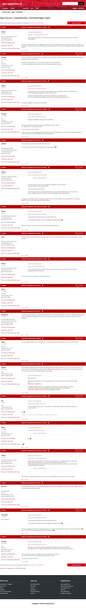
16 (42, 23)
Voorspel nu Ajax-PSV (7, 45)
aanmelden (81, 8)
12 (36, 23)
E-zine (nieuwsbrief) (5, 591)
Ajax (5, 59)
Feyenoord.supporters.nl (67, 586)
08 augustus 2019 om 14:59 (41, 458)
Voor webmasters (35, 584)
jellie (2, 237)
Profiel (37, 8)
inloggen (74, 8)
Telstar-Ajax (16, 48)
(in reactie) (44, 27)
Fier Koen (3, 57)
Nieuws (13, 8)
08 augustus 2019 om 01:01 (41, 214)
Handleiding (19, 12)
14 (39, 23)
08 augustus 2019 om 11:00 (41, 544)
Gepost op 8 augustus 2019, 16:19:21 (31, 422)
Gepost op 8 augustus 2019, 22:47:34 (31, 510)
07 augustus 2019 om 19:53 (42, 34)
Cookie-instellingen (66, 593)
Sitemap (63, 589)
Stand (1, 588)
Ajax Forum (6, 18)
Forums (19, 8)
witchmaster (4, 315)
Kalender (2, 589)
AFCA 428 (3, 486)
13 (38, 23)
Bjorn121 (3, 367)
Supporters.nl (65, 581)
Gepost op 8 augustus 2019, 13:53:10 (31, 311)
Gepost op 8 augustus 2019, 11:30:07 (31, 233)
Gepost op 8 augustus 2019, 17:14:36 (31, 450)
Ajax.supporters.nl (65, 584)
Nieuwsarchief (4, 593)
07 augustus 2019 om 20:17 (41, 88)
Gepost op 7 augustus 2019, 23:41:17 (31, 81)
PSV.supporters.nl (65, 588)
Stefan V (3, 32)
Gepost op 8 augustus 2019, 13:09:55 (31, 259)
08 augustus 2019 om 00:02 (41, 175)
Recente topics (6, 12)
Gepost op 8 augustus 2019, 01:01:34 (31, 140)
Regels (13, 12)
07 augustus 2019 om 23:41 (41, 116)
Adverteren (33, 589)
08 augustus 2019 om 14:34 (40, 403)
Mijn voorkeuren (65, 591)
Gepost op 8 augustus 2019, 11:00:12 (31, 167)
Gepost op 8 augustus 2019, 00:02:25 (31, 109)
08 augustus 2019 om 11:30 (39, 266)
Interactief (25, 8)
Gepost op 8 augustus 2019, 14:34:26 (31, 338)
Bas (2, 401)
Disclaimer (33, 586)
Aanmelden (3, 584)
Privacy (32, 588)
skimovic (3, 144)
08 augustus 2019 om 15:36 (39, 430)
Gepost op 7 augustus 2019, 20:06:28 (31, 27)
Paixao (3, 289)
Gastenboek (20, 18)
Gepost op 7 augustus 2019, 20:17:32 (31, 54)
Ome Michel (4, 515)
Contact (32, 593)
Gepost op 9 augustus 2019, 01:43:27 (31, 537)
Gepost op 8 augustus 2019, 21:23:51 (31, 483)
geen (14, 43)
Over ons (33, 581)
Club (32, 8)
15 (40, 23)
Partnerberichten (34, 591)
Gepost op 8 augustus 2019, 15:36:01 (31, 396)
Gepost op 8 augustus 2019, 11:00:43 (31, 206)
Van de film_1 (30, 34)
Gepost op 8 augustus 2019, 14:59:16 (31, 364)
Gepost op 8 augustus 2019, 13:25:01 (31, 285)
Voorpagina (5, 8)
